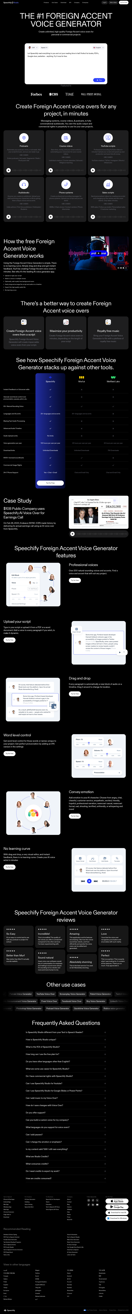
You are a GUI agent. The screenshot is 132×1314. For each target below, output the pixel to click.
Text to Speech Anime (10, 1244)
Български (6, 1290)
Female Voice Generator (10, 1239)
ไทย (100, 1284)
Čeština (37, 1273)
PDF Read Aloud (8, 1252)
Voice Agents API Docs (52, 1209)
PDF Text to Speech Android (11, 1237)
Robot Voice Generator (73, 1242)
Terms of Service (103, 1310)
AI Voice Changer (72, 1244)
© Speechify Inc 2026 (123, 1310)
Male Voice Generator (73, 1239)
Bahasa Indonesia (40, 1296)
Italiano (6, 1279)
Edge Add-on (7, 1214)
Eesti (5, 1293)
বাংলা (68, 1296)
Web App (6, 1209)
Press (68, 1217)
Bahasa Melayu (8, 1299)
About (69, 1199)
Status (69, 1214)
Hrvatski (37, 1293)
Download (63, 2)
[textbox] (66, 62)
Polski (5, 1282)
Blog (68, 1204)
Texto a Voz (7, 1255)
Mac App (6, 1204)
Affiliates (69, 1209)
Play (100, 80)
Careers (69, 1207)
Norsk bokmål (103, 1279)
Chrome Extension (9, 1212)
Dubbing (27, 1202)
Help (68, 1212)
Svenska (69, 1284)
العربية (5, 1270)
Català (100, 1296)
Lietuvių (101, 1293)
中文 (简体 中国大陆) (9, 1273)
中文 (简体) (70, 1270)
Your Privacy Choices (92, 1310)
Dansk (69, 1273)
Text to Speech (8, 1197)
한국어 (69, 1279)
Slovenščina (102, 1290)
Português (102, 1287)
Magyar (37, 1270)
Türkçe (5, 1287)
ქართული (38, 1290)
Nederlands (102, 1273)
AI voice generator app (44, 271)
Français (6, 1276)
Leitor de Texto (71, 1255)
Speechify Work (29, 1207)
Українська (102, 1282)
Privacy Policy (112, 1310)
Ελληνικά (69, 1293)
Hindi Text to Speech (73, 1249)
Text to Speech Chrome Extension (13, 1249)
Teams (47, 1202)
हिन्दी (100, 1276)
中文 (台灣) (102, 1270)
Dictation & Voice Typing (10, 1234)
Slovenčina (70, 1290)
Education (49, 1204)
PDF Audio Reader (9, 1247)
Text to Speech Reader (73, 1237)
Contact (69, 1202)
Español (6, 1284)
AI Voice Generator (30, 1199)
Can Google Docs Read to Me (75, 1247)
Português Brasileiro (41, 1282)
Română (69, 1287)
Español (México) (40, 1284)
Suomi (37, 1276)
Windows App (7, 1207)
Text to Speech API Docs (53, 1207)
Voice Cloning (28, 1204)
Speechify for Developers (53, 1199)
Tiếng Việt (38, 1287)
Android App (7, 1202)
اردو (36, 1299)
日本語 (37, 1279)
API (70, 2)
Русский (69, 1282)
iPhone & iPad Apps (9, 1199)
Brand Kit (69, 1219)
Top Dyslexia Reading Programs (12, 1242)
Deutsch (69, 1276)
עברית (5, 1296)
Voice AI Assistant (72, 1234)
